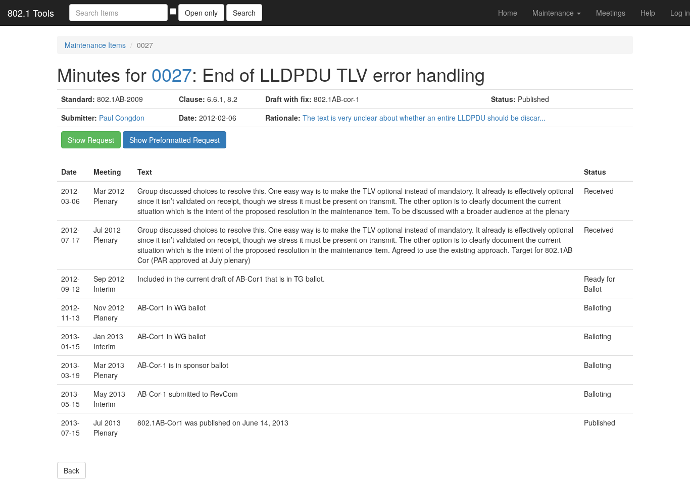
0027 (172, 74)
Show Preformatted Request (174, 140)
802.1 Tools (31, 12)
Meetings (610, 13)
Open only (201, 13)
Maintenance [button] (554, 13)
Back (71, 470)
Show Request (91, 140)
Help (647, 13)
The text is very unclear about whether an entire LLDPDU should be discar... (424, 118)
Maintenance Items (95, 45)
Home (507, 13)
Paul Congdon (121, 118)
